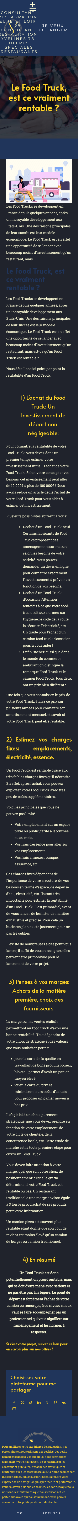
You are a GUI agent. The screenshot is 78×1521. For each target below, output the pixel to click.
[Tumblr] (47, 1402)
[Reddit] (30, 1402)
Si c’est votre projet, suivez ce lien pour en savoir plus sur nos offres (36, 1346)
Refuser (51, 1513)
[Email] (14, 1409)
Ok (20, 1513)
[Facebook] (14, 1402)
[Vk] (64, 1402)
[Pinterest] (55, 1402)
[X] (22, 1402)
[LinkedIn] (39, 1402)
